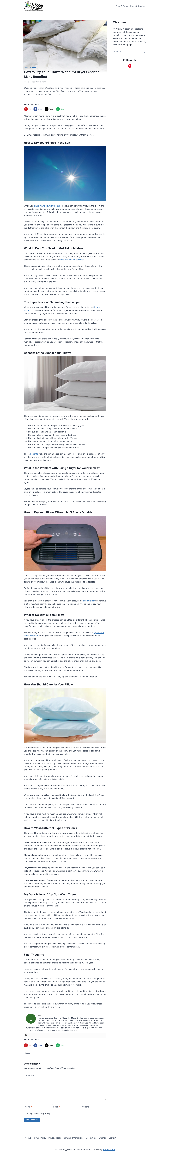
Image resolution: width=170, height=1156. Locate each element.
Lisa (27, 82)
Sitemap (102, 1138)
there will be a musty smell (71, 259)
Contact (112, 1138)
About (28, 1138)
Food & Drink (122, 6)
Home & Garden (137, 6)
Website (85, 1107)
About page (126, 44)
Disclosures (91, 1138)
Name (28, 1107)
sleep (27, 1053)
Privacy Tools (54, 1138)
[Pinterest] (26, 1035)
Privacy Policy (43, 1113)
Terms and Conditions (73, 1138)
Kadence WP (109, 1149)
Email (56, 1107)
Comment (30, 1075)
